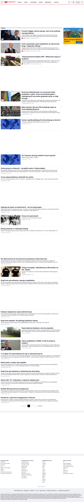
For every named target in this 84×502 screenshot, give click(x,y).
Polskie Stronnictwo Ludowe (68, 466)
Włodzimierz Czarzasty (25, 473)
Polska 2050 (65, 472)
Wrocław (43, 464)
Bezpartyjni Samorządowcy (68, 473)
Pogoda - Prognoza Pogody (5, 467)
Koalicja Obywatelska (67, 463)
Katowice (44, 479)
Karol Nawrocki (24, 477)
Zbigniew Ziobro (24, 466)
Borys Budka (23, 472)
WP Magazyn (3, 462)
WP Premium (33, 2)
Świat (25, 2)
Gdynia (43, 476)
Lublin (43, 482)
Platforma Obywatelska (67, 464)
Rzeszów (43, 480)
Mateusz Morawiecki (25, 463)
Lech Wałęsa (23, 476)
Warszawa (44, 463)
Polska (19, 2)
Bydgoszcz (44, 473)
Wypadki (2, 469)
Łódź (43, 467)
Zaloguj (77, 2)
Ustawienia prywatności (63, 490)
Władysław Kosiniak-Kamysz (26, 474)
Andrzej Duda (23, 467)
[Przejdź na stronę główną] (2, 3)
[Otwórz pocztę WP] (69, 2)
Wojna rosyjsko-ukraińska (5, 463)
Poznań (43, 470)
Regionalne (48, 2)
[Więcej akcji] (61, 31)
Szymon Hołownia (24, 470)
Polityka (56, 2)
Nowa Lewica (65, 470)
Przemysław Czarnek (25, 464)
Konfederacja (65, 467)
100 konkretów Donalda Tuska (6, 473)
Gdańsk (43, 472)
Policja (2, 466)
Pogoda (41, 2)
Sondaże (2, 470)
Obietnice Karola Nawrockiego (6, 472)
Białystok (44, 474)
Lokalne (43, 462)
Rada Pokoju (3, 464)
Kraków (43, 466)
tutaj (26, 499)
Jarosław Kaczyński (24, 462)
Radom (43, 477)
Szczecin (43, 469)
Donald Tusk (23, 469)
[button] (72, 2)
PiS (63, 462)
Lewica (64, 469)
